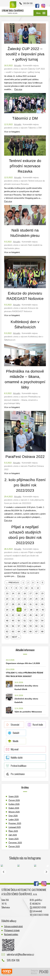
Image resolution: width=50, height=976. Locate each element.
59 (30, 626)
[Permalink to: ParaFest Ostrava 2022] (25, 452)
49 (13, 620)
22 (19, 599)
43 (19, 615)
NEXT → (16, 637)
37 (25, 610)
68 (42, 631)
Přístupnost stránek (12, 930)
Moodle (15, 741)
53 (36, 620)
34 (7, 610)
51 (25, 620)
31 (30, 604)
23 (25, 599)
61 (42, 626)
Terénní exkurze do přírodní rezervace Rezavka (25, 166)
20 (7, 599)
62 (7, 631)
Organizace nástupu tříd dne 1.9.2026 (23, 663)
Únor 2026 (13, 816)
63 (13, 631)
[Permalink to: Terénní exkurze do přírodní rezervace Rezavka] (25, 156)
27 (7, 604)
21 (13, 599)
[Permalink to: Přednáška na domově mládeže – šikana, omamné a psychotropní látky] (25, 367)
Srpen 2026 (14, 796)
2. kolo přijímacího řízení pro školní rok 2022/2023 (25, 485)
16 (25, 593)
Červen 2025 (14, 846)
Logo (12, 9)
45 (30, 615)
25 (36, 599)
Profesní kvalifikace (18, 765)
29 (19, 604)
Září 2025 (13, 835)
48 (7, 620)
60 (36, 626)
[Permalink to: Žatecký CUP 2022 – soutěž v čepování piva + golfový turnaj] (25, 44)
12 (38, 588)
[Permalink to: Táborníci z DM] (25, 114)
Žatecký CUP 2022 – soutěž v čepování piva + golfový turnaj (25, 54)
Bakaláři (16, 733)
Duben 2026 (14, 808)
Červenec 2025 (15, 842)
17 (30, 593)
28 (13, 604)
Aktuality (17, 65)
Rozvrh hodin (38, 724)
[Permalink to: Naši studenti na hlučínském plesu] (25, 226)
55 (7, 626)
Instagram (43, 6)
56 (13, 626)
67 (36, 631)
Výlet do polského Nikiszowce (28, 712)
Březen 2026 (14, 812)
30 (25, 604)
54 (42, 620)
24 (30, 599)
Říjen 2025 (13, 831)
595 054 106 (28, 3)
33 (42, 604)
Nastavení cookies (11, 934)
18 (36, 593)
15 (19, 593)
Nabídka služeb (17, 757)
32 (36, 604)
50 (19, 620)
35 (13, 610)
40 (43, 610)
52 (30, 620)
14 (13, 593)
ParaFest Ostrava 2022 (25, 457)
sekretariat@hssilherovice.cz (20, 954)
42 (13, 615)
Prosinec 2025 (15, 823)
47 (42, 615)
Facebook (37, 6)
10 (26, 588)
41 (7, 615)
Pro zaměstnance (18, 774)
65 (25, 631)
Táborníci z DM (25, 118)
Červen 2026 (14, 800)
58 (25, 626)
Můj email (14, 749)
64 (19, 631)
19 (42, 593)
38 (31, 610)
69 (7, 637)
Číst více (18, 89)
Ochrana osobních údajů (13, 926)
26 (42, 599)
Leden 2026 (14, 819)
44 (25, 615)
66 (30, 631)
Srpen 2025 (14, 839)
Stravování (15, 724)
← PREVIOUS (12, 582)
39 (37, 610)
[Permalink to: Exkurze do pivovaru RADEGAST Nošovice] (25, 289)
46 (36, 615)
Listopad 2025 (15, 827)
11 (32, 588)
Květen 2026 (14, 804)
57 (19, 626)
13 (7, 593)
